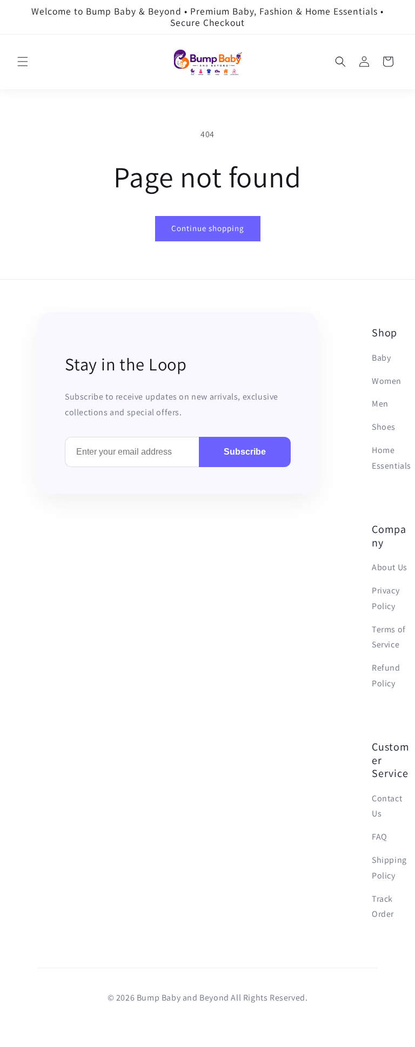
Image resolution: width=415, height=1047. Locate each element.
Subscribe (245, 451)
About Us (389, 567)
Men (380, 403)
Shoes (384, 427)
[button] (23, 61)
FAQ (379, 836)
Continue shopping (207, 228)
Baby (381, 357)
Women (386, 381)
